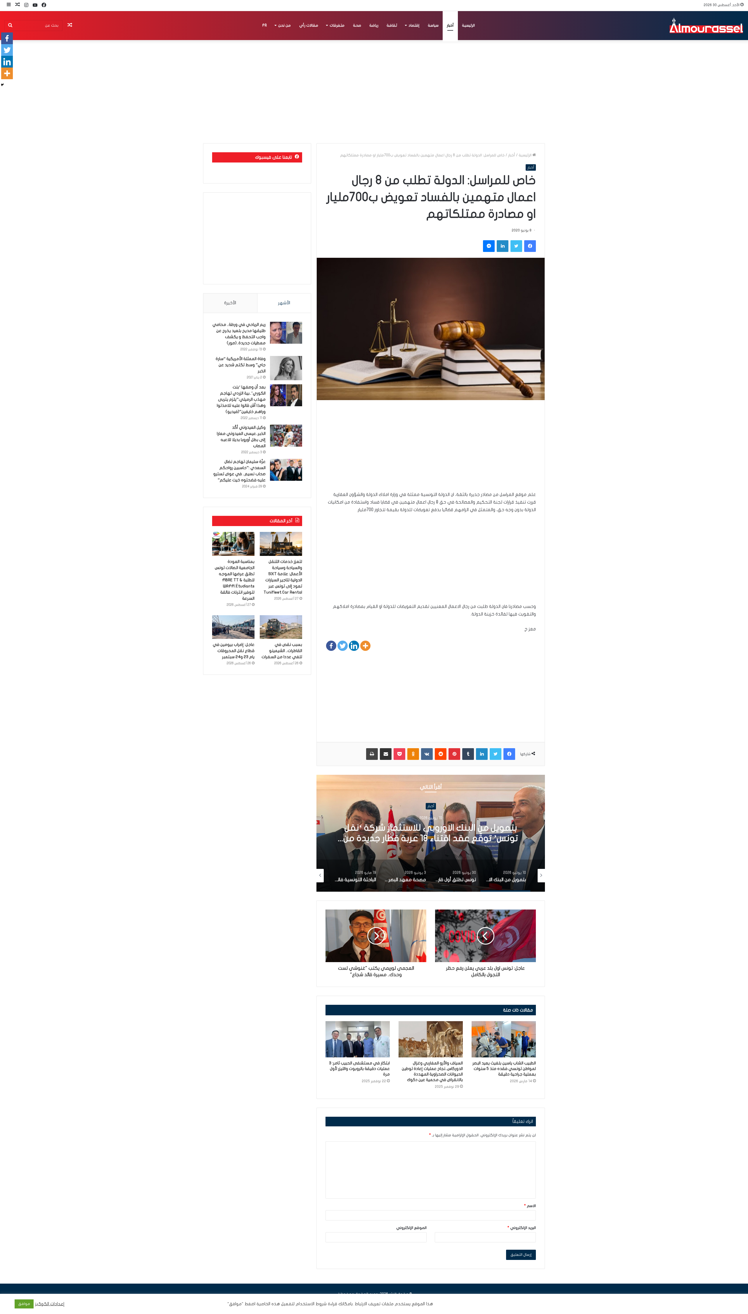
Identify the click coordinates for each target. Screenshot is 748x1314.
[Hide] (2, 84)
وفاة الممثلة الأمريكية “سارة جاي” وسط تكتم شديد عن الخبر (241, 365)
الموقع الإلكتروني (411, 1228)
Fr (264, 25)
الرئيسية (468, 25)
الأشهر (284, 302)
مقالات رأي (308, 25)
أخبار (450, 25)
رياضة (373, 25)
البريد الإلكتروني (522, 1228)
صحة (357, 25)
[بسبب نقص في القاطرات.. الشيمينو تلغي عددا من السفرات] (281, 627)
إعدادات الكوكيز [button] (50, 1304)
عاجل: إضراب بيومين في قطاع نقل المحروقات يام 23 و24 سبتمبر (233, 650)
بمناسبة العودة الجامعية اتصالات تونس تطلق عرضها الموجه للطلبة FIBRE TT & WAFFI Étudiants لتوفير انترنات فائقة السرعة (234, 580)
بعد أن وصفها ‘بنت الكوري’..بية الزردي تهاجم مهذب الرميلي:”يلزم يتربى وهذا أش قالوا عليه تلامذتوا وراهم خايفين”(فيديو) (241, 399)
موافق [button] (24, 1304)
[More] (365, 646)
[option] (420, 833)
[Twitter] (342, 646)
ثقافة (392, 25)
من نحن (284, 25)
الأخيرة (230, 302)
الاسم (530, 1206)
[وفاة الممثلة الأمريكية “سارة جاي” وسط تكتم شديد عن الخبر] (286, 368)
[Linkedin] (354, 646)
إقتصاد (413, 25)
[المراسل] (706, 25)
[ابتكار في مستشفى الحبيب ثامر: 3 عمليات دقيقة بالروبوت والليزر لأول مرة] (357, 1039)
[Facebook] (331, 646)
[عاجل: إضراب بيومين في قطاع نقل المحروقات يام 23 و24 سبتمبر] (233, 627)
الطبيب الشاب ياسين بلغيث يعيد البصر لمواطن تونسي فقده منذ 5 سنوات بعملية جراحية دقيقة (504, 1068)
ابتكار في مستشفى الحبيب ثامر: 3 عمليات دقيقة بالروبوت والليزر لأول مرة (359, 1068)
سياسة (433, 25)
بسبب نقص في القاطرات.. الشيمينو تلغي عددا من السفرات (282, 650)
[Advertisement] (430, 450)
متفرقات (337, 25)
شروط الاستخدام (311, 1304)
